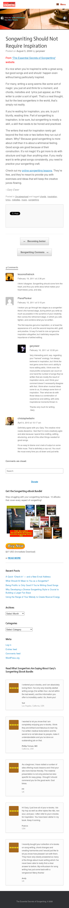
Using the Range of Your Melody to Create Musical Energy (33, 596)
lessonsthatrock (26, 274)
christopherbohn (26, 418)
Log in (8, 644)
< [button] (2, 18)
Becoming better (34, 241)
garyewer (40, 51)
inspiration (52, 196)
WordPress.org (12, 657)
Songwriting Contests (34, 252)
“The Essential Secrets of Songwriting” (34, 58)
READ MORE (14, 557)
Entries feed (11, 649)
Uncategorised (21, 196)
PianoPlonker (25, 298)
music (24, 199)
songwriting (33, 199)
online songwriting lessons (37, 170)
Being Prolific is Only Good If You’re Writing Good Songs (32, 585)
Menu (63, 4)
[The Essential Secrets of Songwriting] (9, 4)
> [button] (65, 18)
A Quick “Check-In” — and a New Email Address (28, 576)
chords (43, 196)
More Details (13, 20)
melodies (16, 199)
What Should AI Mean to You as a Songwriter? (27, 580)
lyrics (8, 199)
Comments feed (13, 653)
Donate (34, 481)
